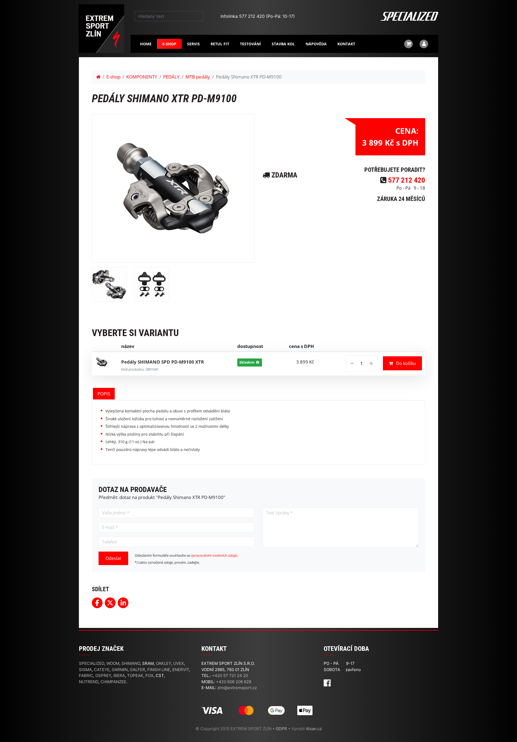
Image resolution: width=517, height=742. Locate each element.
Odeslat (113, 558)
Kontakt (346, 43)
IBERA (119, 675)
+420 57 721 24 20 (230, 675)
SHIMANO (130, 663)
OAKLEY (163, 663)
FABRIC (86, 675)
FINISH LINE (158, 669)
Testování (250, 43)
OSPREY (103, 675)
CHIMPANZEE (113, 681)
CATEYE (102, 669)
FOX (149, 675)
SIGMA (85, 669)
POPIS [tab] (103, 394)
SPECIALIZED (91, 663)
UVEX (178, 663)
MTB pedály (198, 77)
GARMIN (120, 669)
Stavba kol (283, 43)
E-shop (169, 43)
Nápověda (316, 43)
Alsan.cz (314, 728)
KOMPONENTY (141, 77)
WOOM (112, 663)
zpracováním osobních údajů (214, 555)
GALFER (137, 669)
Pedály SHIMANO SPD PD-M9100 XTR (162, 362)
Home (146, 43)
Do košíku (405, 363)
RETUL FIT (220, 43)
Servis (193, 43)
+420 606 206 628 (233, 681)
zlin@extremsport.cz (237, 687)
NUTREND (88, 681)
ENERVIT (180, 669)
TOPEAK (135, 675)
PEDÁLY (171, 77)
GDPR (281, 728)
